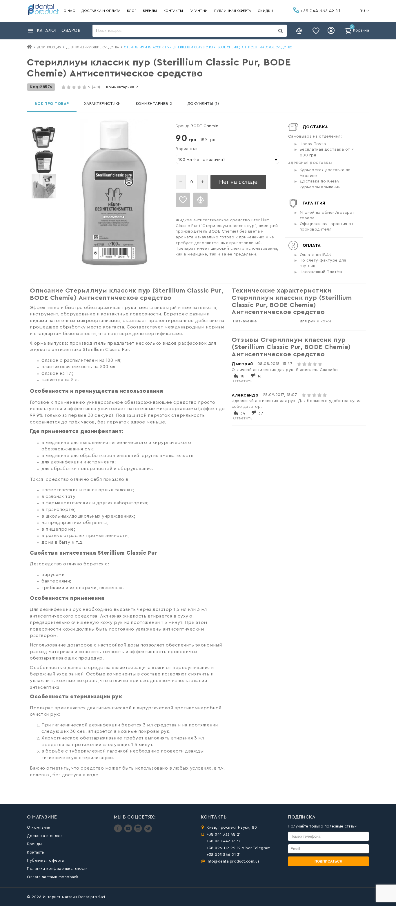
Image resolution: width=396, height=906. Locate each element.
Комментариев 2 (122, 87)
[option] (43, 137)
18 (242, 376)
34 (242, 413)
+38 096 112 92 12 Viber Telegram (238, 848)
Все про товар (51, 104)
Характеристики (102, 104)
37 (260, 413)
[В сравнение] (200, 200)
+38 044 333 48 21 (320, 10)
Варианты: (186, 149)
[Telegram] (148, 831)
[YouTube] (129, 831)
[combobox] (227, 159)
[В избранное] (183, 200)
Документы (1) (203, 104)
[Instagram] (138, 831)
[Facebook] (118, 831)
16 (259, 376)
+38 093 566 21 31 (224, 854)
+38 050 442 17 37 (224, 841)
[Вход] (332, 30)
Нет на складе (238, 182)
